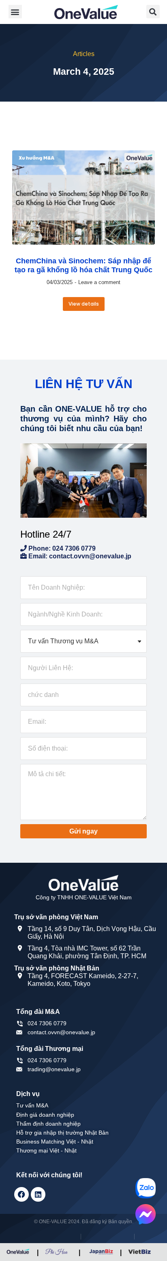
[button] (15, 11)
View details (84, 303)
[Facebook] (21, 1194)
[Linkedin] (38, 1194)
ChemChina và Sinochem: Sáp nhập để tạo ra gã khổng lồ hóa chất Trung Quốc (83, 265)
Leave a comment (99, 282)
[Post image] (83, 197)
